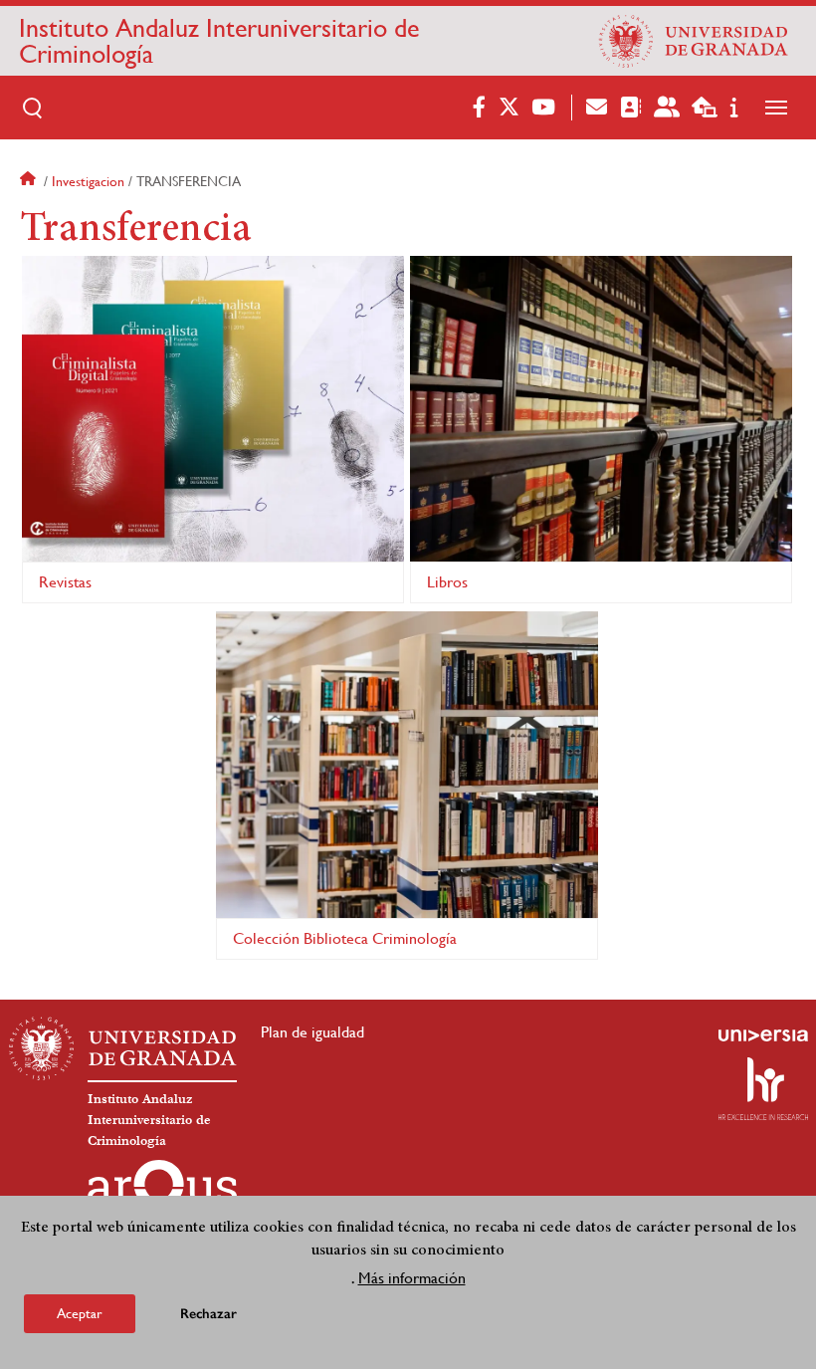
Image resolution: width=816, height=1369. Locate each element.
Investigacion (88, 181)
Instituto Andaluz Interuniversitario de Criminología (219, 41)
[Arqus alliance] (162, 1192)
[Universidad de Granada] (693, 41)
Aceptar (79, 1313)
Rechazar (208, 1313)
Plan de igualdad (312, 1032)
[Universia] (763, 1035)
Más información (412, 1277)
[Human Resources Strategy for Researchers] (763, 1088)
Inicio (30, 181)
